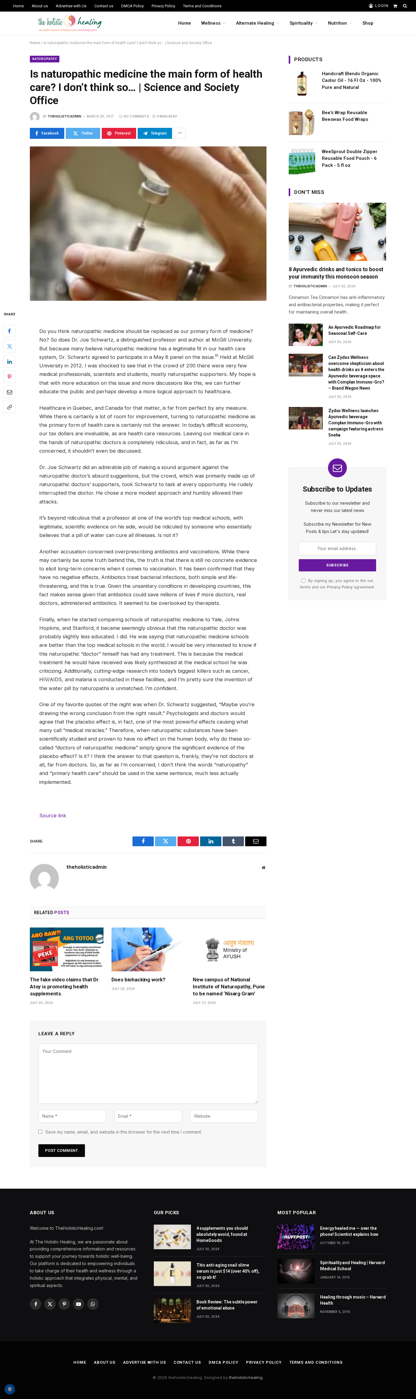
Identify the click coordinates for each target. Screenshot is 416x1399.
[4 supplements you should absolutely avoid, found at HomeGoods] (172, 1237)
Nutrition (337, 23)
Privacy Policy (163, 6)
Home (18, 6)
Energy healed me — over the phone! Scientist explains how (349, 1231)
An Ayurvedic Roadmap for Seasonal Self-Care (354, 330)
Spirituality (301, 23)
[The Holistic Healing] (69, 23)
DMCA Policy (132, 6)
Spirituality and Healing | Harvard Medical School (352, 1265)
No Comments (136, 116)
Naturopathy (44, 59)
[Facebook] (9, 331)
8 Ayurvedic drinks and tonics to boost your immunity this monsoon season (336, 273)
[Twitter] (9, 346)
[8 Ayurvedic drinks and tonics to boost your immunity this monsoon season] (337, 232)
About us (40, 6)
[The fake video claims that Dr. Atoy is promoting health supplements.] (67, 949)
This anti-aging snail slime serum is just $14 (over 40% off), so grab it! (227, 1271)
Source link (52, 815)
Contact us (103, 6)
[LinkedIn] (9, 361)
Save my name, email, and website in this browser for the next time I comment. (123, 1131)
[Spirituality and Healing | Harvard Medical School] (296, 1271)
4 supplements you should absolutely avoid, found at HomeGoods (222, 1234)
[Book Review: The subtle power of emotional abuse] (172, 1310)
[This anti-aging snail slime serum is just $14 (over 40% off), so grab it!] (172, 1273)
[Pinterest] (9, 376)
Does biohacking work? (138, 979)
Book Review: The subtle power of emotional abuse (227, 1304)
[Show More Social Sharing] (180, 133)
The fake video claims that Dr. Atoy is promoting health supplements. (65, 986)
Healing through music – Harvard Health (353, 1300)
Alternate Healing (255, 23)
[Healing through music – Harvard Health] (296, 1305)
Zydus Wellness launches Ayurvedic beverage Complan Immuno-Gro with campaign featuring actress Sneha (355, 422)
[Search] (404, 6)
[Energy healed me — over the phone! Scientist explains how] (296, 1237)
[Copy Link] (9, 407)
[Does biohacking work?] (148, 949)
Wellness (210, 23)
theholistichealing (246, 1377)
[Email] (9, 392)
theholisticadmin (64, 116)
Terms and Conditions (202, 6)
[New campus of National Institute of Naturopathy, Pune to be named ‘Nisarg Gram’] (229, 949)
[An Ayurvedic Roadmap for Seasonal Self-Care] (306, 335)
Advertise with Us (71, 6)
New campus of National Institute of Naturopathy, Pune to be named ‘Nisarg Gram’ (229, 986)
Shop (367, 23)
